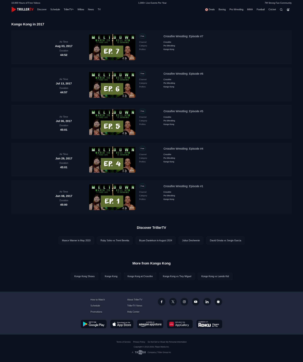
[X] (173, 302)
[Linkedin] (207, 302)
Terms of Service (123, 342)
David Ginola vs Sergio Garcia (225, 240)
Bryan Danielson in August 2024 (155, 240)
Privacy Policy (139, 342)
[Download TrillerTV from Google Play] (94, 324)
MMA (250, 9)
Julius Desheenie (191, 240)
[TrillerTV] (22, 9)
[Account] (288, 9)
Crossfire (167, 42)
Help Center (133, 311)
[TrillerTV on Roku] (209, 324)
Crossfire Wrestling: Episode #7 (183, 36)
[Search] (281, 9)
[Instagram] (184, 302)
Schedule (55, 9)
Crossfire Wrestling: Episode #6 (183, 73)
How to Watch (97, 299)
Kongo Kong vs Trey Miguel (177, 276)
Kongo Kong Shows (84, 276)
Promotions (96, 311)
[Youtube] (195, 302)
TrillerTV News (134, 305)
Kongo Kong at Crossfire (140, 276)
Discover (42, 9)
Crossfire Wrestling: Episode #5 (183, 111)
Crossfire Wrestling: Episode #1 (183, 186)
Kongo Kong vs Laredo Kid (215, 276)
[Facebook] (161, 302)
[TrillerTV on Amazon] (150, 324)
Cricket (272, 9)
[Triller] (218, 302)
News (91, 9)
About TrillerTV (134, 299)
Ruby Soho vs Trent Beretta (115, 240)
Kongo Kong (168, 49)
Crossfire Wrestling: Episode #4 (183, 148)
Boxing (222, 9)
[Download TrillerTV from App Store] (121, 324)
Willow (80, 9)
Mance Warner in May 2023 (76, 240)
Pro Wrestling (236, 9)
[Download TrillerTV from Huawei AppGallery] (180, 324)
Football (261, 9)
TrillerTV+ (69, 9)
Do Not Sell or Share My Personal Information (167, 342)
